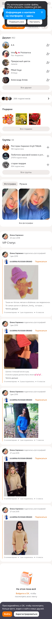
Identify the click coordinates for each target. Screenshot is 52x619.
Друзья (6, 37)
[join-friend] (48, 45)
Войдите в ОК (22, 593)
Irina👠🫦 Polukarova (21, 52)
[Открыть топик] (26, 242)
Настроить (35, 21)
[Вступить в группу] (48, 147)
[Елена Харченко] (5, 236)
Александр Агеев (19, 80)
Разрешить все (16, 21)
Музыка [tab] (23, 184)
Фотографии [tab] (10, 184)
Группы (6, 139)
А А (12, 45)
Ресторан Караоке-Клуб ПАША (26, 146)
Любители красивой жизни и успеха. (29, 154)
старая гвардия (18, 163)
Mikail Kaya (16, 70)
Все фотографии (26, 223)
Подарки (7, 109)
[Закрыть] (41, 12)
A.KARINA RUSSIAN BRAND (21, 261)
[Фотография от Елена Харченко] (10, 204)
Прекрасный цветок (20, 61)
